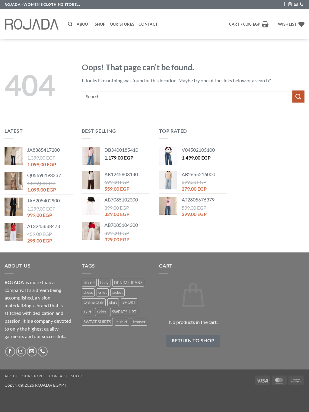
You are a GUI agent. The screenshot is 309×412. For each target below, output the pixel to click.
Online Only (94, 302)
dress (88, 292)
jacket (117, 292)
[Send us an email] (296, 4)
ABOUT (11, 376)
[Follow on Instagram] (290, 4)
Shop (100, 24)
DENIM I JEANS (128, 282)
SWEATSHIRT (124, 311)
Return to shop (193, 340)
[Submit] (298, 96)
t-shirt (121, 321)
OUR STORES (33, 376)
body (104, 282)
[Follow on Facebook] (284, 4)
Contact (148, 24)
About (83, 24)
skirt (87, 311)
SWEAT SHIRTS (97, 321)
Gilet (102, 292)
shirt (113, 302)
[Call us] (301, 4)
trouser (139, 321)
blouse (89, 282)
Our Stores (122, 24)
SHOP (76, 376)
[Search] (70, 24)
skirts (102, 311)
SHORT (129, 302)
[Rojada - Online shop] (32, 24)
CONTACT (58, 376)
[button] (249, 24)
